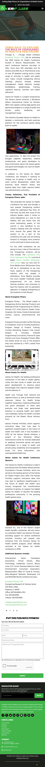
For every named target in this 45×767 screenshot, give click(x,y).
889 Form (4, 735)
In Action (4, 727)
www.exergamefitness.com (16, 604)
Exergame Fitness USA (14, 57)
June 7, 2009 (20, 21)
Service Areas (5, 723)
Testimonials (5, 729)
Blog (13, 21)
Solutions (4, 725)
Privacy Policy (5, 733)
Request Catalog (6, 731)
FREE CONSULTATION (22, 32)
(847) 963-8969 (24, 5)
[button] (2, 8)
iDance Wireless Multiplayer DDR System (25, 261)
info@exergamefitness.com (16, 602)
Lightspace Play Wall (23, 257)
